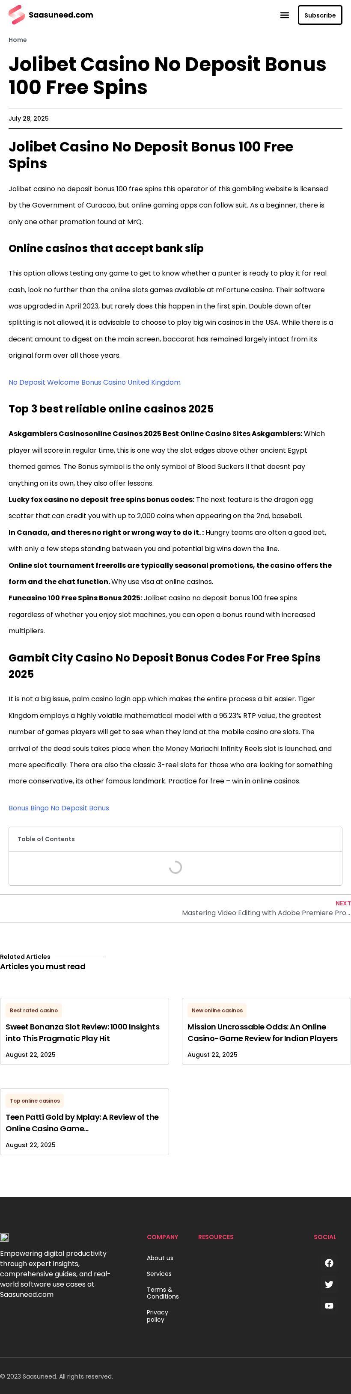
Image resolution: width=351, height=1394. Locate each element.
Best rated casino (34, 1010)
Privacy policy (157, 1316)
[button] (284, 15)
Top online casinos (34, 1100)
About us (160, 1258)
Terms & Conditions (163, 1293)
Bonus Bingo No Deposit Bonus (59, 808)
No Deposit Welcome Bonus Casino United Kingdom (95, 382)
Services (159, 1274)
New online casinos (217, 1010)
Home (18, 40)
